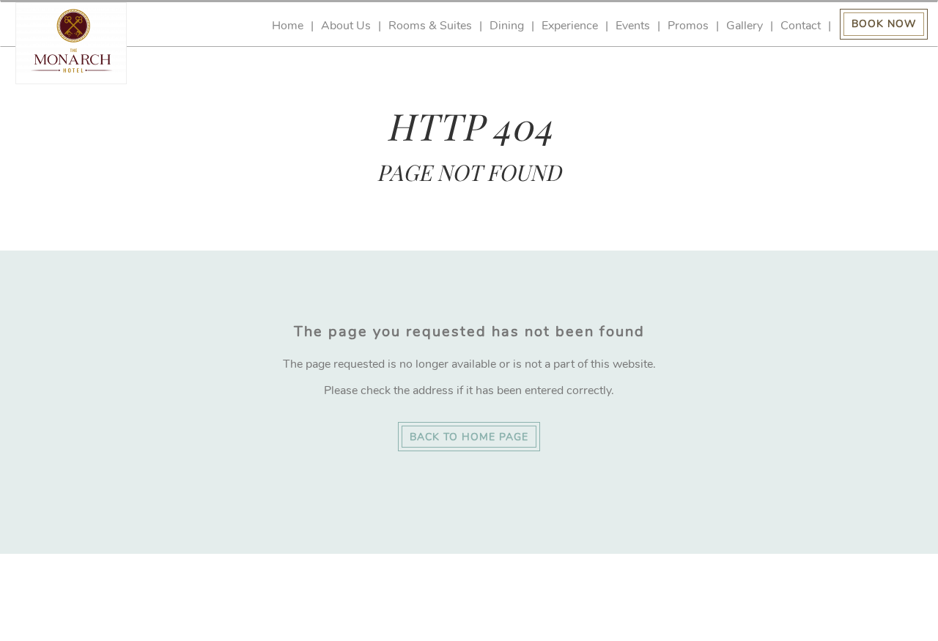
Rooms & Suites (430, 26)
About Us (346, 26)
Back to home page (469, 437)
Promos (688, 26)
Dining (507, 26)
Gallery (744, 26)
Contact (800, 26)
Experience (570, 26)
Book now (884, 24)
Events (633, 26)
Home (287, 26)
